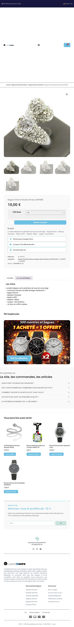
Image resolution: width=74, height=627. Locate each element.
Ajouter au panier (40, 222)
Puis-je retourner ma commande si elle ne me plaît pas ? (27, 388)
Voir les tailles (10, 454)
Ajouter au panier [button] (34, 454)
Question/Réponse (54, 596)
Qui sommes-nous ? (55, 593)
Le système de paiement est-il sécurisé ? (19, 401)
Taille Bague (17, 212)
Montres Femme (31, 590)
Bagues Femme (31, 599)
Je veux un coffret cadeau (17, 304)
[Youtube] (40, 549)
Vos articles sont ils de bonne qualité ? (20, 397)
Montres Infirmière (32, 596)
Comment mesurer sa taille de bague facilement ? (26, 290)
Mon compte (52, 590)
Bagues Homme (31, 602)
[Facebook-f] (37, 549)
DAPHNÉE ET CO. (18, 263)
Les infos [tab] (10, 278)
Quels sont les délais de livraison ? (18, 383)
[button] (38, 45)
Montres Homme (31, 593)
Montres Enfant (31, 605)
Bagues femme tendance (36, 85)
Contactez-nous (53, 602)
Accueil (8, 85)
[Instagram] (33, 549)
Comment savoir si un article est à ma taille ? (23, 392)
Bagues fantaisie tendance (19, 85)
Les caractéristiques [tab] (24, 278)
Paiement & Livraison (55, 599)
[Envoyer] (60, 523)
